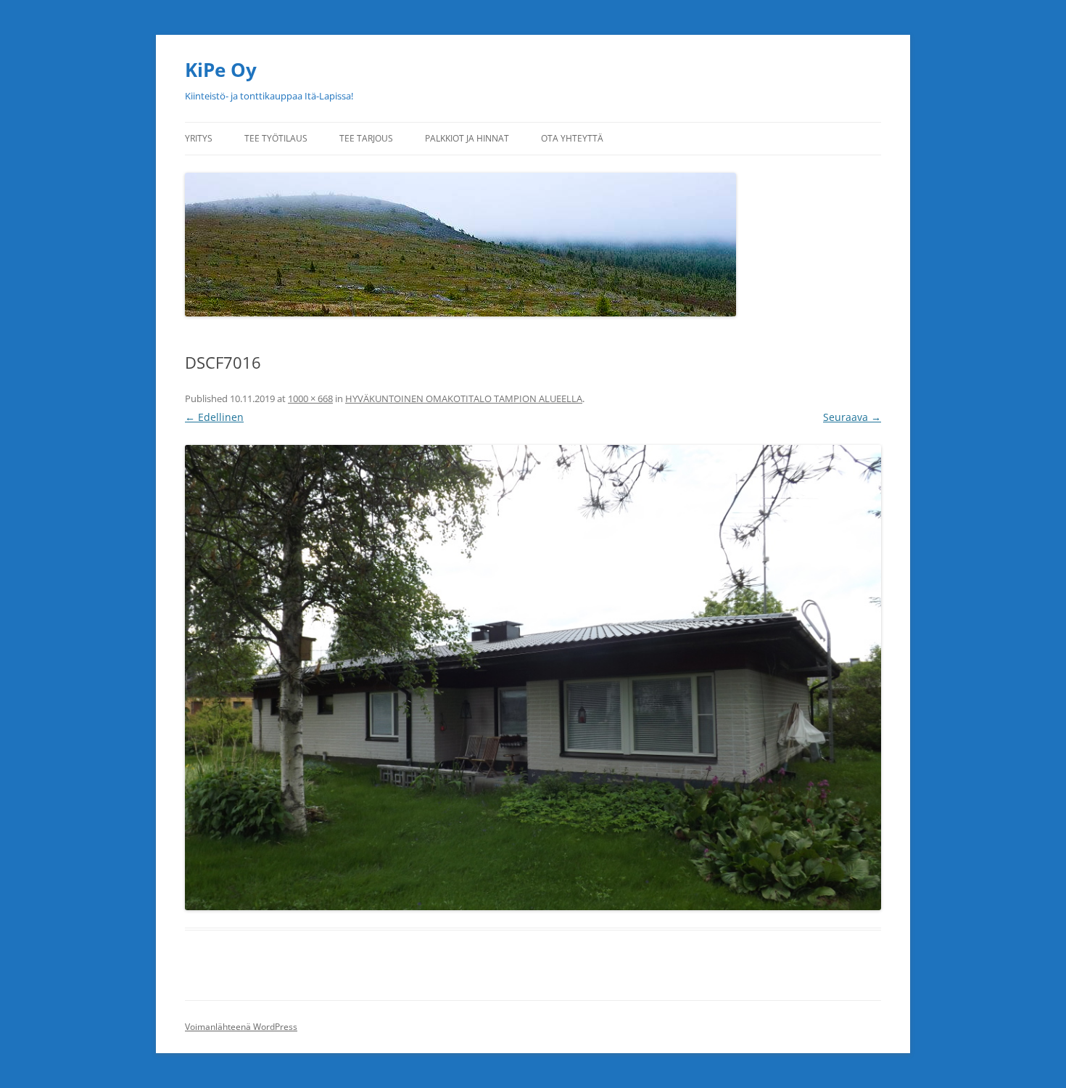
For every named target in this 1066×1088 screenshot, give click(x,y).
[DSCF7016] (533, 677)
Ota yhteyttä (572, 138)
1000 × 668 (310, 398)
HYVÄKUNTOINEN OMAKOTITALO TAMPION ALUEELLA (463, 398)
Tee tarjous (366, 138)
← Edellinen (214, 417)
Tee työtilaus (275, 138)
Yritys (198, 138)
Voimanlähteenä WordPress (241, 1026)
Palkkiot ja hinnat (467, 138)
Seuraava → (852, 417)
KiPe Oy (221, 70)
